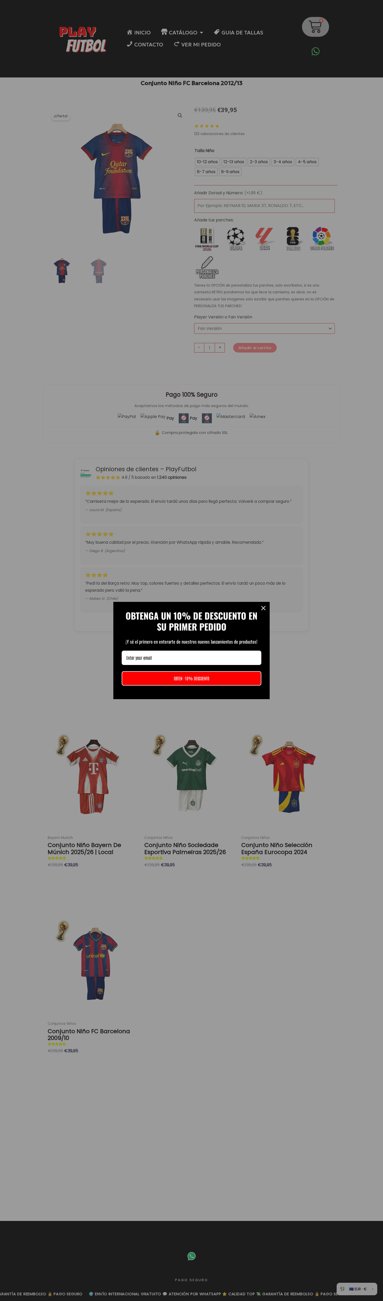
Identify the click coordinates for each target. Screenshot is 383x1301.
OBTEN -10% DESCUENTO (191, 678)
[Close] (263, 608)
